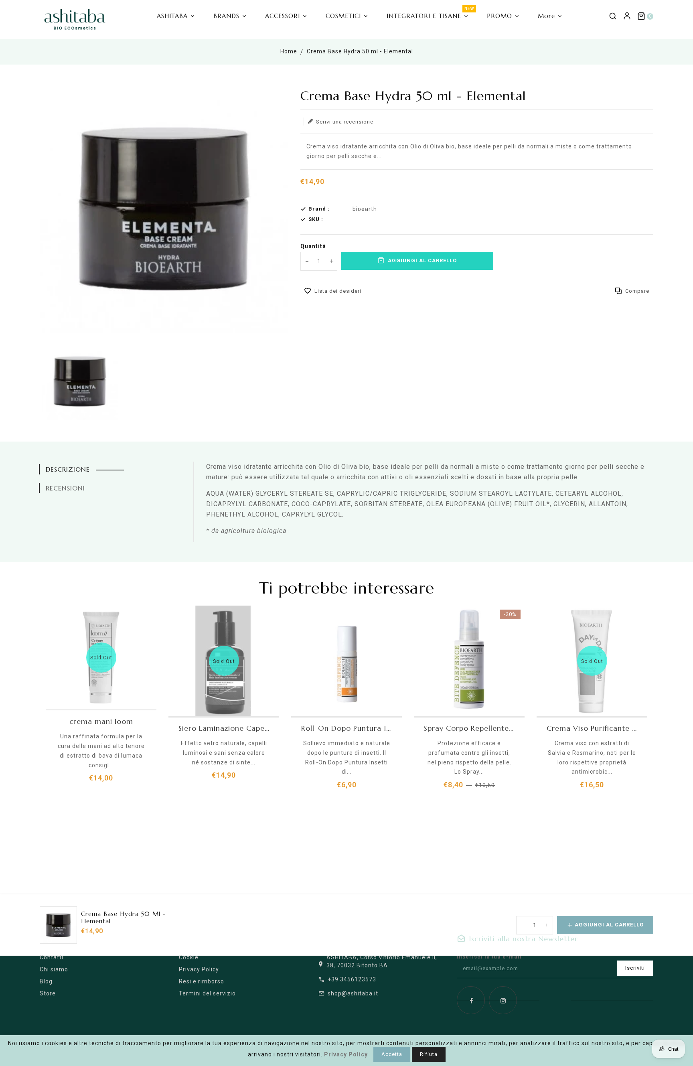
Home (288, 51)
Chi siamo (54, 969)
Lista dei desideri (337, 291)
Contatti (51, 957)
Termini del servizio (207, 993)
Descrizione (68, 469)
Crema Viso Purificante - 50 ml (592, 728)
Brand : (319, 209)
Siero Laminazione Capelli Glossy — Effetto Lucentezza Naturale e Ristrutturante (223, 728)
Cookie (189, 957)
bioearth (365, 209)
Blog (46, 981)
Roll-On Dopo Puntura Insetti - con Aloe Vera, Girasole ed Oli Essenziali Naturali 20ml (346, 728)
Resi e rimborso (201, 981)
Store (48, 993)
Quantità (313, 246)
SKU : (315, 219)
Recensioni (65, 488)
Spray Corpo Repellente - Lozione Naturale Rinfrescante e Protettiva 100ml (469, 728)
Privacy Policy (199, 969)
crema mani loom (101, 721)
